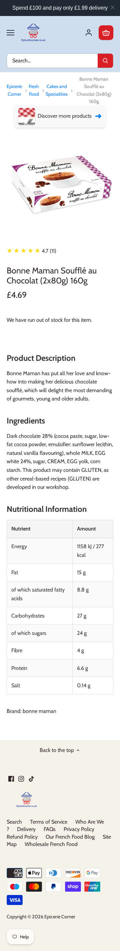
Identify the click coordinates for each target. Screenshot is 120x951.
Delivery (26, 829)
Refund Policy (22, 837)
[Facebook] (11, 778)
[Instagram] (21, 778)
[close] (113, 7)
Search (14, 822)
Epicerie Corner (14, 90)
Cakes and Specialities (57, 90)
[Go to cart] (106, 32)
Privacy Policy (79, 829)
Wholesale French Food (51, 844)
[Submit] (105, 61)
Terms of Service (48, 822)
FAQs (50, 829)
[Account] (88, 32)
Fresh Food (34, 90)
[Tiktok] (31, 778)
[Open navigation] (10, 32)
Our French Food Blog (70, 837)
